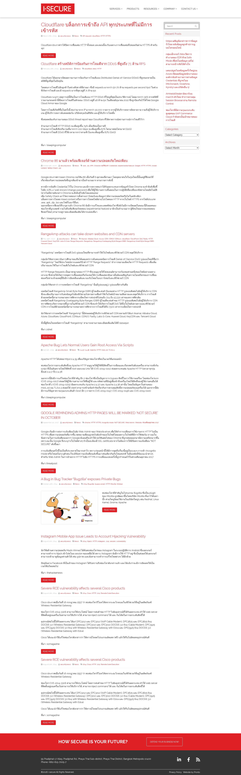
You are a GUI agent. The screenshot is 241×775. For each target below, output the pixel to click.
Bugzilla (91, 484)
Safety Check (53, 168)
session (113, 541)
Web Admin (129, 423)
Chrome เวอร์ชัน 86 (101, 166)
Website (138, 423)
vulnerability (121, 541)
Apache (93, 350)
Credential (113, 166)
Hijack (89, 541)
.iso (88, 166)
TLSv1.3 (111, 350)
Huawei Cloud (46, 241)
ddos (94, 69)
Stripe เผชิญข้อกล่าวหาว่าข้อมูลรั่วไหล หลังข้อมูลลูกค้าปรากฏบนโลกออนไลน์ (181, 44)
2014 (85, 484)
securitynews (65, 36)
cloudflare (96, 36)
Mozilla (113, 484)
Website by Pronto (191, 772)
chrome (87, 423)
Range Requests (76, 241)
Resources (151, 9)
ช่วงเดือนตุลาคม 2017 (151, 423)
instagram (101, 541)
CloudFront (134, 239)
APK (91, 166)
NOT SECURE (119, 423)
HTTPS (108, 36)
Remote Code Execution (110, 593)
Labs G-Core (65, 241)
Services (115, 9)
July (107, 541)
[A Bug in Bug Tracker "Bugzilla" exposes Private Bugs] (69, 507)
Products (133, 9)
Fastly (145, 239)
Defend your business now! (164, 742)
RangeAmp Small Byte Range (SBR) (140, 241)
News (76, 36)
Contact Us (188, 9)
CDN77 (111, 239)
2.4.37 (82, 350)
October (120, 484)
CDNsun (118, 239)
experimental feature (126, 166)
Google (137, 166)
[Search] (195, 26)
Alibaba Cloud (93, 239)
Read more (48, 55)
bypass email (100, 484)
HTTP (103, 36)
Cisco (89, 593)
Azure (101, 239)
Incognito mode (108, 423)
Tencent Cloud (46, 243)
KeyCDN (56, 241)
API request (86, 36)
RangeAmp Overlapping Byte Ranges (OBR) (109, 241)
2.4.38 (87, 350)
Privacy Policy (175, 772)
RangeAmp (88, 241)
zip (60, 168)
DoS (141, 239)
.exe (84, 166)
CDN (106, 239)
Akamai (84, 239)
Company (169, 9)
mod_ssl (105, 350)
